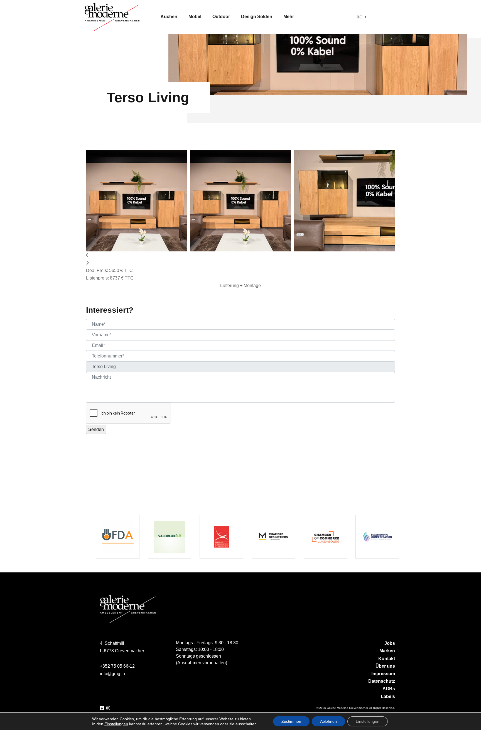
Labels (388, 696)
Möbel (194, 16)
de (360, 17)
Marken (387, 650)
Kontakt (386, 658)
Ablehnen (328, 721)
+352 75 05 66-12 (117, 666)
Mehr (288, 16)
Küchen (169, 16)
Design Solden (256, 16)
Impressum (383, 673)
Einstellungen (116, 724)
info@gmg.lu (112, 673)
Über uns (385, 666)
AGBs (388, 688)
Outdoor (221, 16)
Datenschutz (381, 681)
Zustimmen (291, 721)
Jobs (389, 643)
